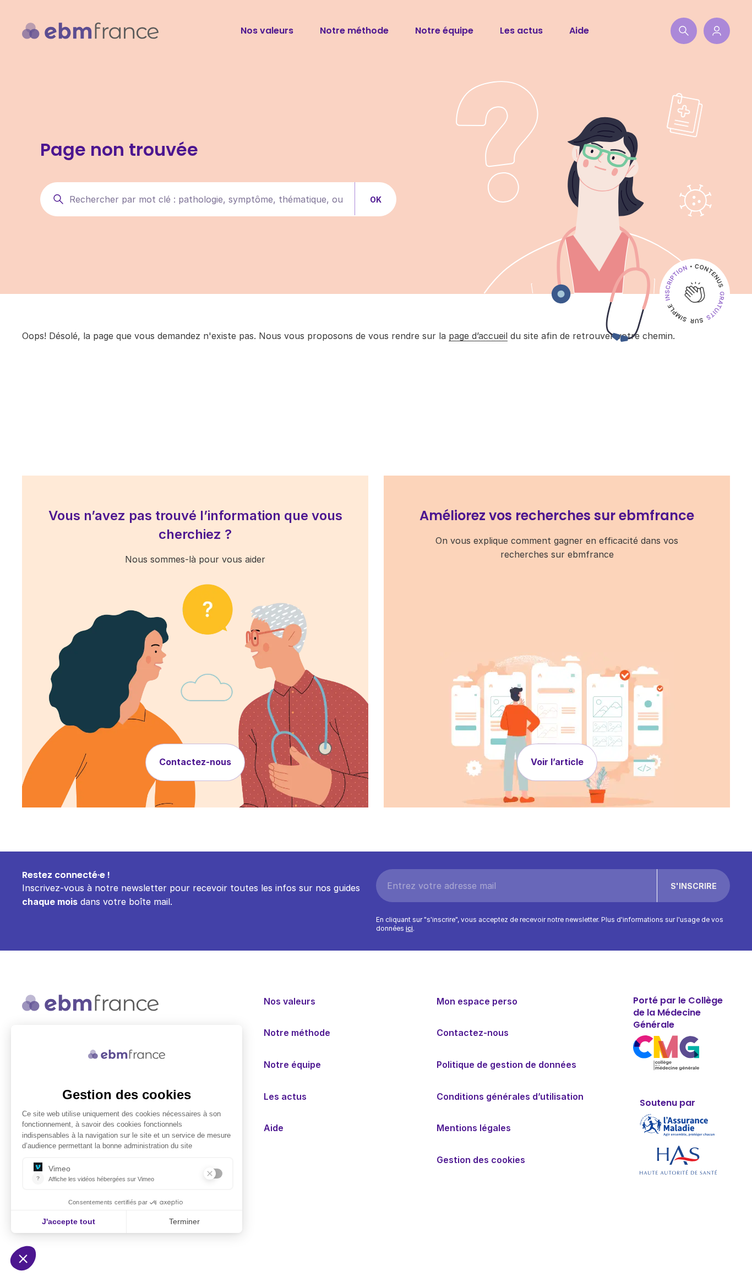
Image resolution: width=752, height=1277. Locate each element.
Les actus (521, 30)
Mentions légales (474, 1127)
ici (409, 928)
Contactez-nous (195, 761)
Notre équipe (444, 30)
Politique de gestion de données (506, 1064)
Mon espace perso (477, 1001)
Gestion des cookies (481, 1159)
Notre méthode (354, 30)
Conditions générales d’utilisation (510, 1096)
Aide (579, 30)
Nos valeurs (267, 30)
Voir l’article (557, 761)
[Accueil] (90, 31)
